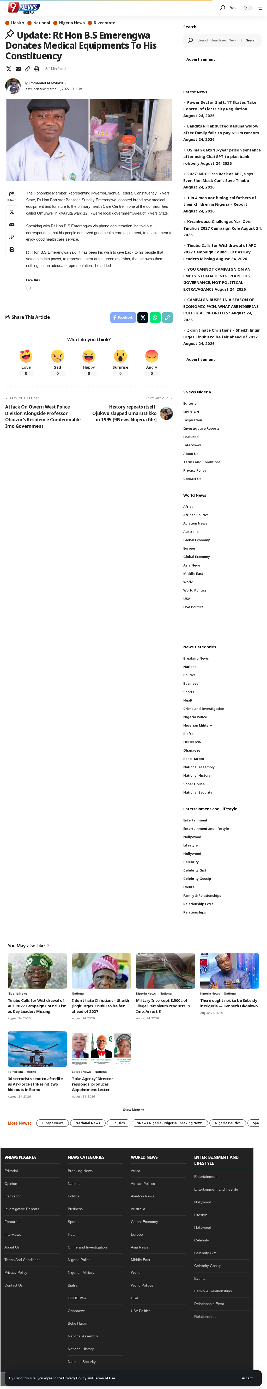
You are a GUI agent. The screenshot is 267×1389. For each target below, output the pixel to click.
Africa (135, 1171)
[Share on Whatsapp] (155, 317)
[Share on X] (9, 69)
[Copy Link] (27, 69)
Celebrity (201, 1240)
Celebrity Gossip (207, 1266)
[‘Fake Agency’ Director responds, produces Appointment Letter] (101, 1049)
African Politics (143, 1183)
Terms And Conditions (22, 1260)
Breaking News (80, 1171)
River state (104, 23)
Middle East (140, 1260)
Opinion (10, 1183)
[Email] (18, 69)
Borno (31, 1072)
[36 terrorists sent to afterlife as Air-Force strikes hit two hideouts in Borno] (37, 1049)
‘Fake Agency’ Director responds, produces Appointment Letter (92, 1084)
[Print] (36, 69)
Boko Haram (78, 1323)
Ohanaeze (76, 1311)
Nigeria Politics (228, 1123)
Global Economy (144, 1222)
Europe (137, 1234)
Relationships (205, 1316)
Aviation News (142, 1196)
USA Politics (140, 1311)
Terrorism (15, 1072)
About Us (12, 1247)
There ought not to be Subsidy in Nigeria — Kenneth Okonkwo (229, 1003)
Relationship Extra (209, 1304)
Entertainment (205, 1176)
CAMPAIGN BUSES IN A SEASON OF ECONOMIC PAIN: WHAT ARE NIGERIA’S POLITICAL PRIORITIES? (221, 306)
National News (88, 1123)
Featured (12, 1222)
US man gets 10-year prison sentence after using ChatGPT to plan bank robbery (222, 156)
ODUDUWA (77, 1298)
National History (81, 1349)
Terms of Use (104, 1378)
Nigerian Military (81, 1272)
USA (134, 1298)
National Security (82, 1362)
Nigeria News (72, 23)
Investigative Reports (21, 1209)
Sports (73, 1222)
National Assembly (83, 1336)
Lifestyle (201, 1215)
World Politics (142, 1285)
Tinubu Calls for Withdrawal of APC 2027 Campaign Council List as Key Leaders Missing (219, 252)
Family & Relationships (213, 1291)
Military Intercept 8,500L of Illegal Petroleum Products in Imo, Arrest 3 (163, 1006)
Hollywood (202, 1227)
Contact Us (13, 1285)
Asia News (139, 1247)
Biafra (72, 1285)
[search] (222, 8)
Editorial (11, 1171)
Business (75, 1209)
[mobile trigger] (257, 8)
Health (17, 23)
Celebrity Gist (205, 1253)
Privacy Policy (74, 1378)
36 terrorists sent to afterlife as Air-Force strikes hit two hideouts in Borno (35, 1084)
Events (199, 1278)
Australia (138, 1209)
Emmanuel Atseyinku (46, 83)
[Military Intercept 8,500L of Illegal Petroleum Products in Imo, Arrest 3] (165, 971)
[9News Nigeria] (23, 8)
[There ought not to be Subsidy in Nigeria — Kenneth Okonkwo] (229, 971)
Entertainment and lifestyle (216, 1189)
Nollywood (202, 1202)
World (136, 1272)
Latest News (81, 1072)
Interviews (12, 1234)
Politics (118, 1123)
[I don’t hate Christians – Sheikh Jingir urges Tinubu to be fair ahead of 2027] (101, 971)
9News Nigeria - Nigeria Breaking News (170, 1123)
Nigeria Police (79, 1260)
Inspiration (13, 1196)
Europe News (52, 1123)
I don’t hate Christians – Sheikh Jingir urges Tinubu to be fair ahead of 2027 (100, 1006)
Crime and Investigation (87, 1247)
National (41, 23)
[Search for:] (217, 40)
